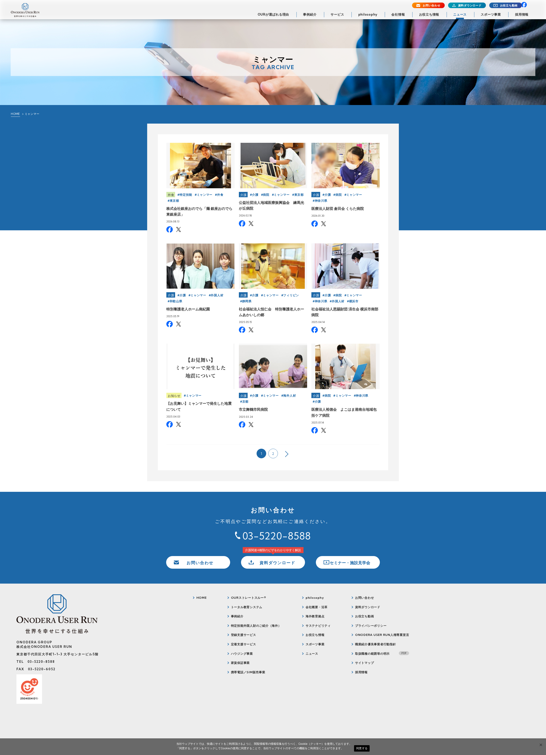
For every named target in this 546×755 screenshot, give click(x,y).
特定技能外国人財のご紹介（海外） (256, 626)
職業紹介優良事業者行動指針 (375, 644)
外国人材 (217, 295)
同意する (361, 748)
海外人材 (289, 395)
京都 (245, 401)
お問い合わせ (431, 5)
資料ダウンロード (470, 5)
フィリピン (291, 295)
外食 (171, 195)
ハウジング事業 (242, 654)
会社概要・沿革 (317, 607)
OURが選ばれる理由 (273, 14)
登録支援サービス (243, 635)
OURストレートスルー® (248, 598)
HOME (15, 113)
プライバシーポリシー (371, 626)
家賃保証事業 (240, 663)
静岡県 (247, 301)
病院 (266, 195)
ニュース (460, 14)
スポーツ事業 (491, 14)
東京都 (174, 201)
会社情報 (398, 14)
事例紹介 (310, 14)
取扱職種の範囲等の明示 (372, 654)
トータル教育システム (247, 607)
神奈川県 (321, 201)
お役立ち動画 (509, 5)
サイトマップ (364, 663)
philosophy (368, 14)
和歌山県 (176, 301)
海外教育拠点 (315, 616)
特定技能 (186, 195)
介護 (243, 195)
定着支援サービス (243, 644)
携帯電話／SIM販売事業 (248, 672)
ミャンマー (205, 195)
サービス (337, 14)
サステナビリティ (318, 626)
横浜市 (354, 301)
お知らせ (174, 396)
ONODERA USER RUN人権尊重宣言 (382, 635)
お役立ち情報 (429, 14)
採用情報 (522, 14)
